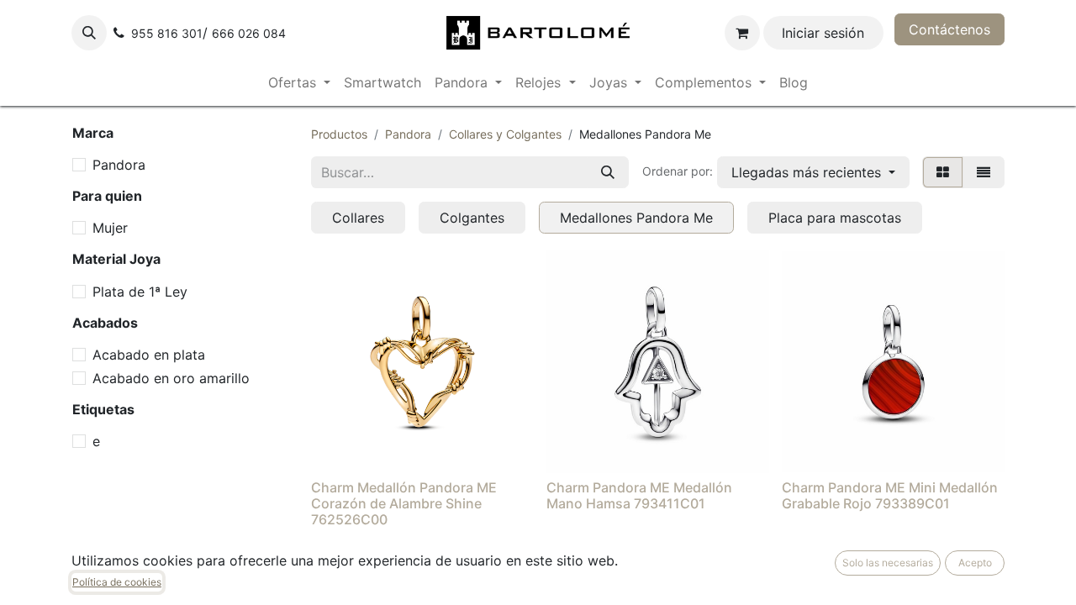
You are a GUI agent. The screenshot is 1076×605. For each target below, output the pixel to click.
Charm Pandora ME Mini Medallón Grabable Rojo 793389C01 (890, 495)
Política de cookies (116, 582)
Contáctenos (949, 29)
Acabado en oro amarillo (171, 378)
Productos (339, 134)
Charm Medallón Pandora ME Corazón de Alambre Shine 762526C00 (404, 503)
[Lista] (984, 172)
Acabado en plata (148, 354)
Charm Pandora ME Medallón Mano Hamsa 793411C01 (639, 495)
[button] (89, 32)
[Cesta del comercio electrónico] (742, 32)
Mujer (110, 227)
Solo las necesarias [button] (887, 562)
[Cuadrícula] (942, 172)
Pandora (118, 164)
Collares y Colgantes (505, 134)
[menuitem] (299, 82)
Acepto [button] (975, 562)
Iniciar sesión (823, 32)
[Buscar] (608, 172)
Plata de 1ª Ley (139, 291)
